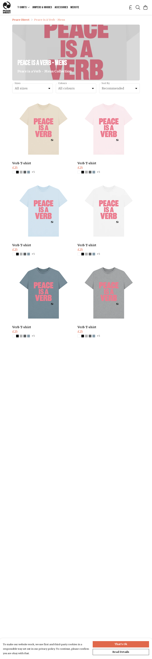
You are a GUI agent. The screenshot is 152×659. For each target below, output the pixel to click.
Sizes (18, 83)
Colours (62, 83)
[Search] (138, 7)
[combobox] (32, 88)
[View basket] (145, 7)
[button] (49, 88)
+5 (33, 172)
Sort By (106, 83)
